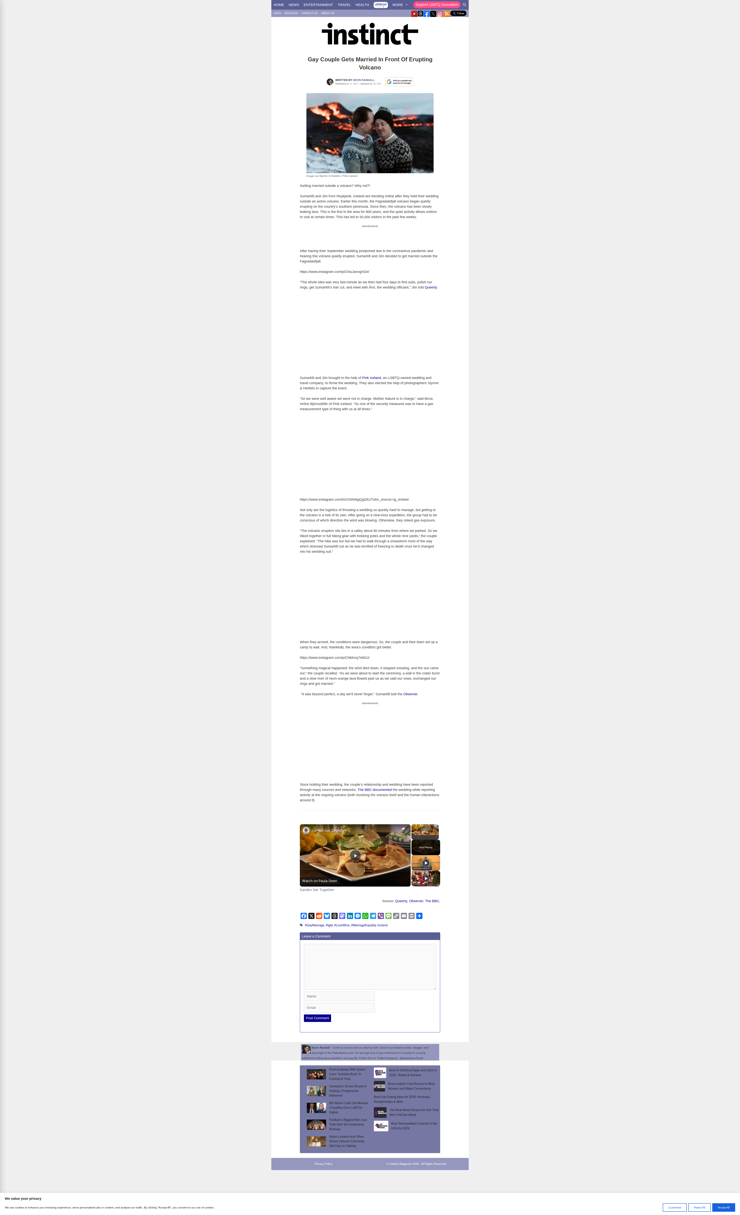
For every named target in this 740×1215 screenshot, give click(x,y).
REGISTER (291, 13)
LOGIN (277, 13)
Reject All (699, 1207)
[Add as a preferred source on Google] (399, 82)
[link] (306, 827)
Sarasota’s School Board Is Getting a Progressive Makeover (347, 1087)
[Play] (413, 834)
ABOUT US (327, 13)
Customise (674, 1207)
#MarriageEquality (363, 922)
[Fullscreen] (436, 834)
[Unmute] (418, 834)
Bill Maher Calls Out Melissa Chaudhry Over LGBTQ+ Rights (348, 1104)
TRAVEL (344, 5)
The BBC (432, 898)
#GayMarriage (314, 922)
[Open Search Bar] (465, 5)
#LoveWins (342, 922)
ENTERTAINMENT (318, 5)
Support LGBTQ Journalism (437, 5)
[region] (370, 1204)
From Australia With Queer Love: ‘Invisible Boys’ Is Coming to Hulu (347, 1071)
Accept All (724, 1207)
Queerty (431, 284)
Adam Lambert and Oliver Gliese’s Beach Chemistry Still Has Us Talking (347, 1138)
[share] (402, 825)
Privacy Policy (323, 1160)
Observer (410, 691)
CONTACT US (310, 13)
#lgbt (329, 922)
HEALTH (362, 5)
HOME (279, 5)
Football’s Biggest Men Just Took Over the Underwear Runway (348, 1121)
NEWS (294, 5)
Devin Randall (364, 80)
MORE (398, 5)
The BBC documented (375, 786)
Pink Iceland (371, 374)
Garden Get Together (329, 827)
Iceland (383, 922)
